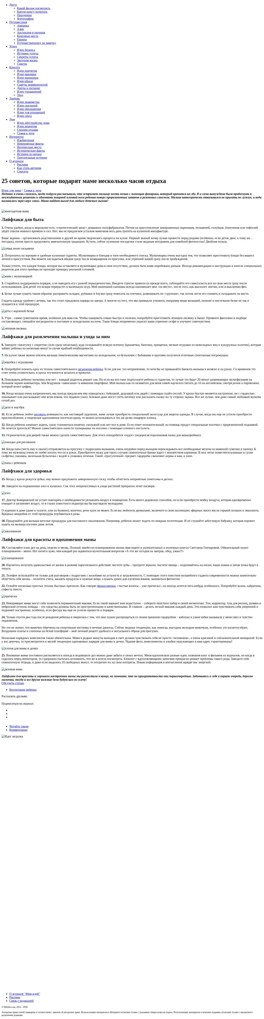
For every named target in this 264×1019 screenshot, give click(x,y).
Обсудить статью (13, 683)
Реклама (22, 164)
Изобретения (25, 140)
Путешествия (18, 22)
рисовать (40, 414)
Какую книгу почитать (32, 11)
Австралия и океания (31, 32)
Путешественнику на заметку (36, 43)
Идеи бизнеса (26, 50)
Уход (20, 95)
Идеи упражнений (29, 91)
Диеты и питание (28, 88)
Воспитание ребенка (23, 689)
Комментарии (18, 729)
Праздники (24, 15)
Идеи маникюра (27, 77)
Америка (23, 25)
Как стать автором (29, 168)
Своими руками (27, 129)
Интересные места (29, 147)
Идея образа (25, 81)
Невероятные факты (30, 143)
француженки (106, 585)
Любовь (14, 98)
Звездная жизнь (27, 60)
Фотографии (25, 18)
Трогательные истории (32, 157)
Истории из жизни (29, 154)
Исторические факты (31, 150)
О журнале (16, 161)
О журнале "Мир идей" (24, 993)
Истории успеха (27, 53)
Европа (22, 39)
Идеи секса (24, 116)
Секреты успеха (27, 56)
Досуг (13, 4)
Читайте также (19, 726)
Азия (20, 29)
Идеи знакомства (28, 102)
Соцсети (22, 171)
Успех (13, 46)
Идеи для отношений (31, 112)
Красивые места (27, 36)
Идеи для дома (11, 190)
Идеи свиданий (27, 105)
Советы (22, 63)
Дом (12, 119)
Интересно (16, 136)
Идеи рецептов (27, 126)
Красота (14, 67)
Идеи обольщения (29, 109)
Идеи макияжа (26, 74)
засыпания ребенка (90, 369)
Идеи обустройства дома (33, 122)
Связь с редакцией (21, 1000)
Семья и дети (25, 133)
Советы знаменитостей (32, 84)
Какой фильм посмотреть (33, 8)
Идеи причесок (27, 70)
